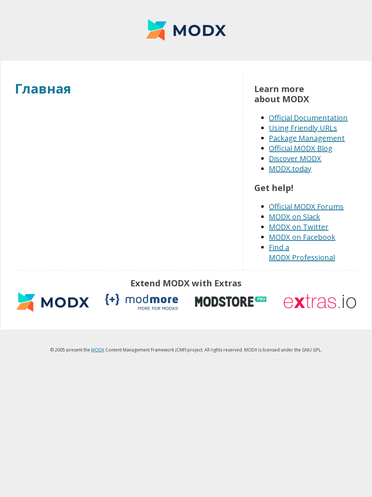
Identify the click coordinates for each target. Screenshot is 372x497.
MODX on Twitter (298, 227)
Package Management (307, 138)
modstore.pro (230, 301)
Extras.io (319, 301)
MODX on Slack (294, 217)
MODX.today (290, 169)
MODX (186, 30)
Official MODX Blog (300, 148)
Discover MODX (295, 158)
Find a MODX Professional (302, 252)
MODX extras (52, 301)
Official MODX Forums (306, 206)
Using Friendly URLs (303, 128)
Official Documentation (308, 118)
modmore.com (141, 301)
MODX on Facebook (302, 237)
